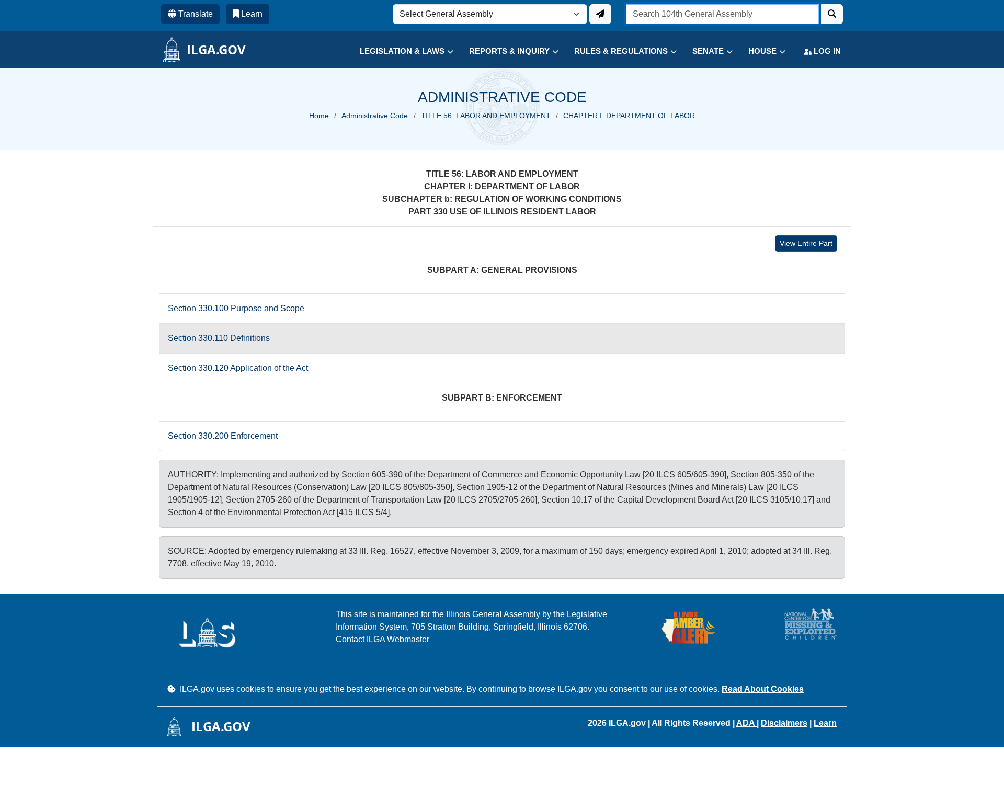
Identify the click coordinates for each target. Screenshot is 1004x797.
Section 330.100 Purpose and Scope (236, 308)
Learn (825, 723)
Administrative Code (374, 115)
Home (319, 115)
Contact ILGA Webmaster (382, 639)
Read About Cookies (763, 689)
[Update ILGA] (600, 14)
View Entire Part (806, 243)
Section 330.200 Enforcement (223, 435)
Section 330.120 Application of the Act (238, 367)
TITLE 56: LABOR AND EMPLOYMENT (486, 115)
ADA (746, 723)
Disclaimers (784, 723)
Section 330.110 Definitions (219, 338)
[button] (398, 51)
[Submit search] (832, 14)
